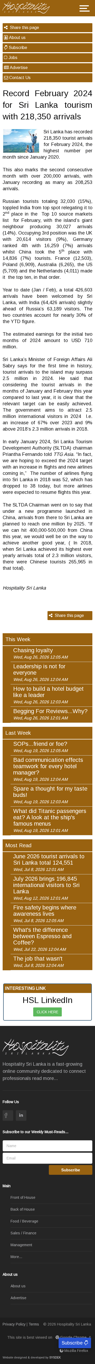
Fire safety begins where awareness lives (44, 913)
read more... (45, 1078)
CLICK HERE (47, 1012)
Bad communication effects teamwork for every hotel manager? (48, 769)
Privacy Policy (14, 1324)
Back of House (23, 1209)
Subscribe (17, 47)
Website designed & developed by (32, 1357)
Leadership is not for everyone (40, 672)
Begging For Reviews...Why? (50, 714)
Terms (33, 1324)
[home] (28, 7)
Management (21, 1245)
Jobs (12, 57)
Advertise (18, 67)
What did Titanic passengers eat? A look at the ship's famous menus (49, 820)
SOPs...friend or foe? (40, 747)
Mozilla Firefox (76, 1350)
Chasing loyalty (40, 653)
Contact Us (19, 77)
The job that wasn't (38, 962)
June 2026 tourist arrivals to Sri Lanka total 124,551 (48, 862)
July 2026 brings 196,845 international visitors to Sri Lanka (46, 888)
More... (16, 1257)
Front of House (23, 1197)
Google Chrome (73, 1337)
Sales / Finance (23, 1233)
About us (17, 37)
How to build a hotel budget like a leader (48, 695)
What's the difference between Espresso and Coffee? (42, 939)
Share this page (23, 27)
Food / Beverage (24, 1221)
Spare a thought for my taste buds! (50, 795)
